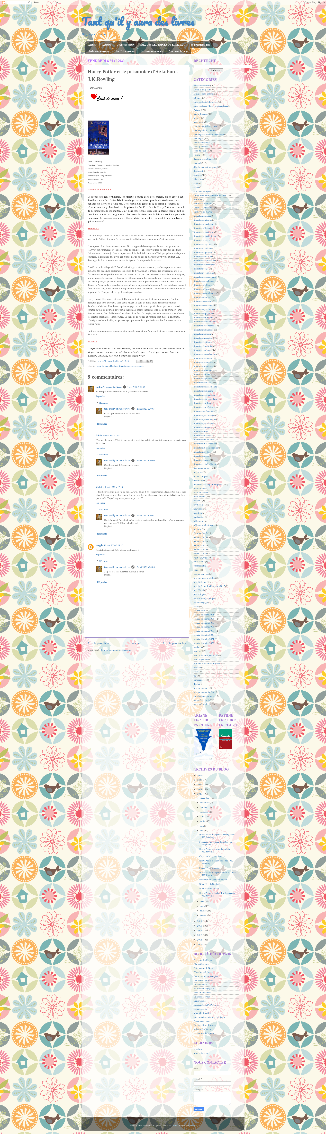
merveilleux (199, 488)
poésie (197, 569)
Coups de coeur (125, 44)
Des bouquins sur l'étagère (206, 976)
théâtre (197, 683)
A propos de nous (178, 51)
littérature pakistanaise (204, 415)
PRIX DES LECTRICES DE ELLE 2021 (162, 44)
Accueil (92, 44)
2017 (200, 930)
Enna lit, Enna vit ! (202, 992)
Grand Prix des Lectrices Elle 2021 (210, 195)
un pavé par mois (202, 699)
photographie (200, 565)
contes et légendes (202, 142)
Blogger (193, 1125)
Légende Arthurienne (204, 207)
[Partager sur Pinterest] (151, 361)
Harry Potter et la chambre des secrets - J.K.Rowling (217, 894)
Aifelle (99, 435)
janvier (203, 915)
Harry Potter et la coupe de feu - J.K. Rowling (216, 862)
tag (195, 675)
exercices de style (202, 191)
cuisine (197, 154)
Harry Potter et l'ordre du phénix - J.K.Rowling (215, 850)
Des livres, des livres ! (204, 980)
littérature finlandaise (204, 329)
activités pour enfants (204, 93)
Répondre (100, 396)
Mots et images (201, 1052)
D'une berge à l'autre (203, 972)
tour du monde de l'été (204, 691)
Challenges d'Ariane (98, 51)
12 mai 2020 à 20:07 (145, 515)
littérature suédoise (202, 451)
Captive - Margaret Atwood (212, 856)
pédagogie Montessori (204, 525)
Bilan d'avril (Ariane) (209, 888)
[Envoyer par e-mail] (138, 361)
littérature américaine (204, 232)
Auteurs (106, 44)
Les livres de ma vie (203, 211)
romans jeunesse (201, 659)
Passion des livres (202, 1020)
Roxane (197, 667)
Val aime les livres (202, 1029)
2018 (200, 925)
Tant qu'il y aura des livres (138, 21)
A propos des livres (203, 959)
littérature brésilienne (204, 272)
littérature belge (201, 268)
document (198, 170)
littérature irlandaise (203, 362)
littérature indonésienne (205, 354)
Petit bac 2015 (200, 533)
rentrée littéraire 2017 (204, 622)
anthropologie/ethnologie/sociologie (211, 105)
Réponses (103, 402)
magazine (198, 472)
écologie (198, 174)
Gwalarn (198, 1048)
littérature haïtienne (203, 341)
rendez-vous (199, 610)
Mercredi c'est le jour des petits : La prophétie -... (215, 843)
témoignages (199, 679)
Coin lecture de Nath (203, 968)
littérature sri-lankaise (204, 439)
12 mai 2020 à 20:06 (145, 460)
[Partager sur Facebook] (147, 361)
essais (196, 187)
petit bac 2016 (200, 537)
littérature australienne (204, 260)
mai (202, 830)
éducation (198, 179)
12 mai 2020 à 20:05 (145, 408)
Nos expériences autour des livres (209, 1017)
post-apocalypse (201, 573)
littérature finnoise (202, 333)
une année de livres (202, 704)
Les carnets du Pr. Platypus (206, 1004)
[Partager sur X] (144, 361)
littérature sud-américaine (206, 447)
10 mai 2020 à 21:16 (113, 545)
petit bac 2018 (200, 545)
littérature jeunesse (202, 382)
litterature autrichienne (204, 264)
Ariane (197, 109)
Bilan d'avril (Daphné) (209, 884)
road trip (198, 647)
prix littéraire (200, 581)
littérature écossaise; (203, 305)
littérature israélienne (204, 370)
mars (202, 906)
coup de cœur (103, 365)
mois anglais (199, 496)
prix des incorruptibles (204, 577)
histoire (197, 199)
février (203, 910)
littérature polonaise (203, 427)
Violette (100, 487)
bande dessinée (200, 113)
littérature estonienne (203, 317)
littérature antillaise (203, 248)
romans (140, 365)
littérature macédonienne (205, 386)
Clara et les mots (201, 964)
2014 (200, 944)
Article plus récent (98, 643)
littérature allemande (203, 228)
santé (196, 671)
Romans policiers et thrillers (207, 663)
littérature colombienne (205, 293)
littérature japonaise (203, 378)
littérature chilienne (203, 284)
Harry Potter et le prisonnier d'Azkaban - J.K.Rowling (218, 874)
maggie (99, 545)
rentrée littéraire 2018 (204, 626)
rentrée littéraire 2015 (204, 614)
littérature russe (201, 431)
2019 (200, 921)
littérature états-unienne (205, 321)
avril (202, 901)
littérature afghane (202, 215)
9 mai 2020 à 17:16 (114, 487)
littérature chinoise (202, 289)
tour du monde (200, 687)
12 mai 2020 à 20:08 (145, 567)
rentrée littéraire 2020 (204, 634)
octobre (204, 807)
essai (196, 183)
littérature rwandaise (203, 435)
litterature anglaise (202, 240)
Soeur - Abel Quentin (209, 867)
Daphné (113, 365)
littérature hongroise (203, 346)
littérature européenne (204, 325)
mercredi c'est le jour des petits (208, 484)
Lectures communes (152, 51)
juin (202, 825)
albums (197, 97)
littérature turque (202, 459)
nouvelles (198, 508)
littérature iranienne (203, 358)
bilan (196, 118)
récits (196, 606)
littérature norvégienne (204, 407)
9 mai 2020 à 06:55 (112, 435)
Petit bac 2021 (200, 557)
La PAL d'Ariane (125, 51)
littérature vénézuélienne (205, 464)
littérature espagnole (203, 313)
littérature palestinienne (205, 419)
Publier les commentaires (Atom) (116, 650)
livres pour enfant (202, 468)
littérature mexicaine (203, 390)
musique (198, 500)
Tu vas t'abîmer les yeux (205, 1025)
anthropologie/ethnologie (206, 101)
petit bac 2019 (200, 549)
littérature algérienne (203, 223)
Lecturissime (200, 1000)
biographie (199, 122)
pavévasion (199, 516)
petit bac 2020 (200, 553)
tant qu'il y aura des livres (109, 387)
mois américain (201, 492)
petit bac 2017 (200, 541)
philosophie (199, 561)
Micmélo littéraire (202, 1012)
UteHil (175, 1125)
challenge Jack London (204, 130)
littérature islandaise (203, 366)
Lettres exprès (200, 1008)
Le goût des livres (202, 996)
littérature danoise (202, 297)
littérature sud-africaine (205, 443)
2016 (200, 934)
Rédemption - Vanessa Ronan (213, 879)
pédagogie (198, 520)
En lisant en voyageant (204, 988)
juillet (203, 821)
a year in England (202, 89)
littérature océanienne (204, 411)
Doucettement (200, 984)
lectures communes (203, 203)
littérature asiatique (203, 256)
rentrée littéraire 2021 (204, 638)
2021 (200, 789)
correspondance (201, 146)
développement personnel (206, 166)
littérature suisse (201, 455)
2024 (200, 775)
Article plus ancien (174, 643)
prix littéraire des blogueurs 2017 (209, 586)
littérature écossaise (203, 301)
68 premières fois (200, 44)
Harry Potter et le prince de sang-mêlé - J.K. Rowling (217, 836)
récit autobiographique (204, 598)
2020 (200, 793)
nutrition (198, 512)
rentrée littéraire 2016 (204, 618)
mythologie (199, 504)
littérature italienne (203, 374)
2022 (200, 784)
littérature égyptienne (204, 309)
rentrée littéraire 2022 (204, 643)
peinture (197, 529)
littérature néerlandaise (204, 394)
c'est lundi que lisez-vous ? (206, 126)
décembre (205, 797)
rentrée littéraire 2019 (204, 630)
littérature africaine (203, 219)
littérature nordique (203, 402)
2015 (200, 939)
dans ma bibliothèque (204, 158)
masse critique (200, 476)
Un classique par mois (204, 695)
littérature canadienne (204, 280)
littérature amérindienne (205, 236)
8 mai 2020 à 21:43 (136, 386)
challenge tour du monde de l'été (209, 134)
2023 (200, 779)
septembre (205, 811)
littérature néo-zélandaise (205, 398)
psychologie (199, 594)
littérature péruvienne (204, 423)
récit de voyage (201, 602)
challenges (198, 138)
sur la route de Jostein (204, 1033)
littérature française (203, 337)
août (202, 816)
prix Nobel (199, 590)
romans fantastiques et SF (206, 655)
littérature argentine (203, 252)
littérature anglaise (127, 365)
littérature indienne (203, 350)
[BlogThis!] (141, 361)
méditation (199, 480)
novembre (205, 802)
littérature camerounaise (205, 276)
